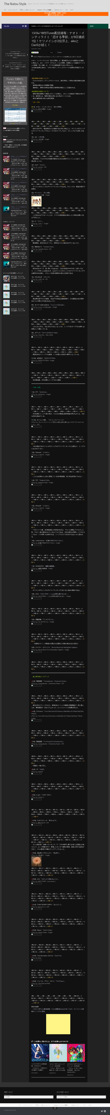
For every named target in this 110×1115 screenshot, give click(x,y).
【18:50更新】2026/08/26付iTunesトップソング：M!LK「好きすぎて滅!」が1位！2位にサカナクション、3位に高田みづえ (19, 175)
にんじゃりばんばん (57, 305)
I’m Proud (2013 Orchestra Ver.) (53, 741)
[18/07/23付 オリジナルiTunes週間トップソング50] (6, 278)
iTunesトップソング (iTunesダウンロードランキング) (47, 26)
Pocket (59, 52)
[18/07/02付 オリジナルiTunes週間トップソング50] (6, 303)
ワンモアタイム (48, 619)
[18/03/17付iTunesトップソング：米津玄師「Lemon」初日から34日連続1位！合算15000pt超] (58, 1053)
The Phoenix (60, 981)
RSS (67, 10)
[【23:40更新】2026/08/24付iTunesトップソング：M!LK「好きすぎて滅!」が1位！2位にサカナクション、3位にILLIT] (6, 197)
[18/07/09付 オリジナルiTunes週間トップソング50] (6, 295)
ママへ (40, 221)
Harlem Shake (47, 930)
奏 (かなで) (52, 820)
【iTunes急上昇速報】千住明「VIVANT (55, 13)
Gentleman (43, 392)
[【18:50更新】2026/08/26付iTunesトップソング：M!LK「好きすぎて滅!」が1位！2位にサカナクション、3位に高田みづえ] (6, 171)
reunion (42, 165)
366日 (42, 769)
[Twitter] (23, 26)
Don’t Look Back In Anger (49, 333)
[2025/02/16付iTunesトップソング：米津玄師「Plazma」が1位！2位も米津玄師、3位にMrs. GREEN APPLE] (76, 1053)
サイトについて (12, 10)
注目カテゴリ (58, 10)
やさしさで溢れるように (50, 879)
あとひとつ (57, 904)
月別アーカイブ (8, 1094)
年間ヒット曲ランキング (27, 10)
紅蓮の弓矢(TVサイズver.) (54, 540)
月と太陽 (47, 193)
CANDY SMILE (46, 795)
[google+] (26, 26)
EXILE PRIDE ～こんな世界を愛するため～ (54, 594)
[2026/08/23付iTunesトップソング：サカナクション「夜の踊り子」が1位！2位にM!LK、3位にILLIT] (6, 209)
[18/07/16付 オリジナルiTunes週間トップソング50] (6, 287)
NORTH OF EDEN (50, 358)
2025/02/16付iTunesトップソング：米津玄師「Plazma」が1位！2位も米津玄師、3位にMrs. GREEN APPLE (75, 1068)
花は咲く (56, 853)
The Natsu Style (15, 4)
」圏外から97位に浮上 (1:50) (55, 15)
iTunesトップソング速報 (44, 10)
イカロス (46, 452)
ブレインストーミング (56, 420)
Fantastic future (48, 247)
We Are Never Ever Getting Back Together (64, 647)
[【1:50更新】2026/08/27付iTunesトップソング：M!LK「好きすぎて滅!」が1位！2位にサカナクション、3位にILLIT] (6, 159)
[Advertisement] (55, 19)
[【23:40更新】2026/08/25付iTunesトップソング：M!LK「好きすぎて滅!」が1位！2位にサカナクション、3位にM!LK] (6, 185)
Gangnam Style (44, 480)
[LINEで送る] (34, 52)
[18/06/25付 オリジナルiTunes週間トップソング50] (6, 311)
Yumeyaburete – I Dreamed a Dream (55, 681)
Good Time (58, 956)
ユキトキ (47, 277)
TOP (5, 10)
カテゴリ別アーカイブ (63, 1094)
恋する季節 (57, 107)
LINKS (71, 10)
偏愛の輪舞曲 (49, 566)
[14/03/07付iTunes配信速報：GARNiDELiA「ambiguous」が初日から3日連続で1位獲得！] (40, 1053)
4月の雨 (41, 137)
